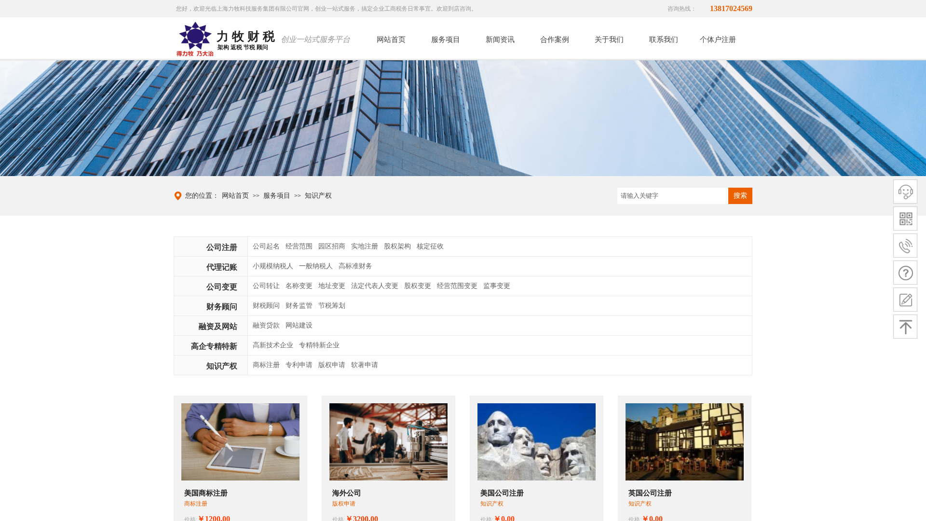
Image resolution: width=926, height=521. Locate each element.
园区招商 (331, 246)
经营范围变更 (457, 285)
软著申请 (364, 365)
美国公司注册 (502, 493)
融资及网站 (218, 326)
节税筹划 (331, 305)
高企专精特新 (214, 346)
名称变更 (299, 285)
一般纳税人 (316, 266)
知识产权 (318, 195)
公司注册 (221, 247)
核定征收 (430, 246)
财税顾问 (266, 305)
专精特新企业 (319, 345)
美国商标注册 (206, 493)
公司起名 (266, 246)
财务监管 (299, 305)
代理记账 (221, 267)
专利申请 (299, 365)
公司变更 (221, 287)
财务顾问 (221, 306)
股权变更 (417, 285)
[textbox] (672, 196)
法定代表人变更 (374, 285)
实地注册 (364, 246)
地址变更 (331, 285)
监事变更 (496, 285)
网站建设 (299, 325)
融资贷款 (266, 325)
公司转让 (266, 285)
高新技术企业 (273, 345)
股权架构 (397, 246)
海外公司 (346, 493)
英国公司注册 (650, 493)
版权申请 (331, 365)
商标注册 (266, 365)
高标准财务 (355, 266)
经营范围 (299, 246)
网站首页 (235, 195)
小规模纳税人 (273, 266)
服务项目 (276, 195)
